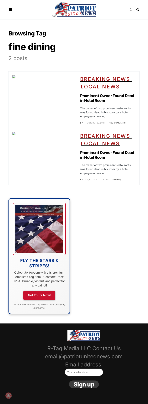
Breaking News (105, 79)
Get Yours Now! (39, 295)
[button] (10, 9)
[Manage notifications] (8, 395)
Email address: (84, 364)
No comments (117, 123)
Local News (100, 87)
